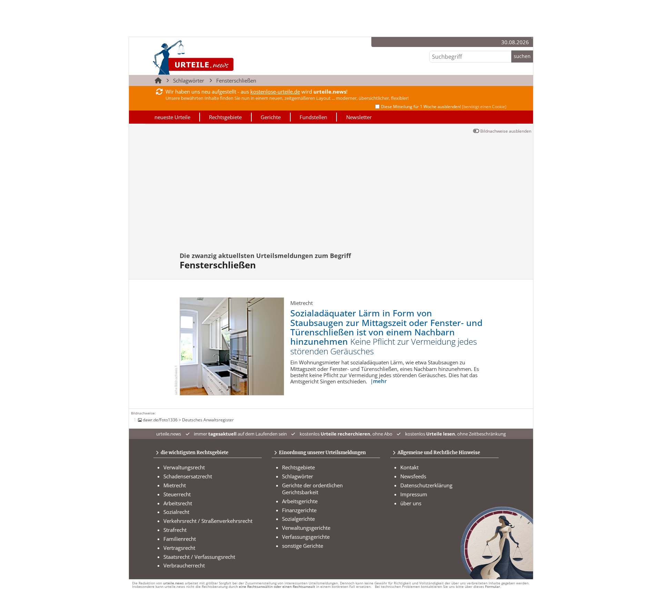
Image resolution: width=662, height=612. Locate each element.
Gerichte (271, 117)
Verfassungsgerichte (306, 536)
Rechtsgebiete (225, 117)
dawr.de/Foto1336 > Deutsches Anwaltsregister (188, 419)
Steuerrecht (177, 494)
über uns (410, 503)
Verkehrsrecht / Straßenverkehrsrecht (207, 520)
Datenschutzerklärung (426, 485)
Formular (492, 586)
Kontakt (409, 467)
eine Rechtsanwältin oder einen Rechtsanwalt (277, 586)
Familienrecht (179, 538)
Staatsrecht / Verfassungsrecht (199, 556)
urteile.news (173, 583)
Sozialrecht (176, 511)
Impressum (413, 494)
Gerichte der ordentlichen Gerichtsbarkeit (312, 489)
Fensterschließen (236, 80)
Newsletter (359, 117)
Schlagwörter (188, 80)
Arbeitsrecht (177, 503)
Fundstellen (313, 117)
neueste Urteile (172, 117)
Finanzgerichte (299, 510)
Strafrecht (175, 529)
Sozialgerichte (298, 518)
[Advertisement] (331, 195)
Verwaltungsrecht (184, 467)
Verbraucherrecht (184, 565)
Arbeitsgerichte (300, 501)
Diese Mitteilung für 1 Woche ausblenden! (443, 106)
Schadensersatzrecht (187, 476)
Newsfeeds (413, 476)
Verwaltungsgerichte (306, 527)
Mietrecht (174, 485)
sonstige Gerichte (302, 545)
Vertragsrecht (179, 547)
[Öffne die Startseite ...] (216, 57)
